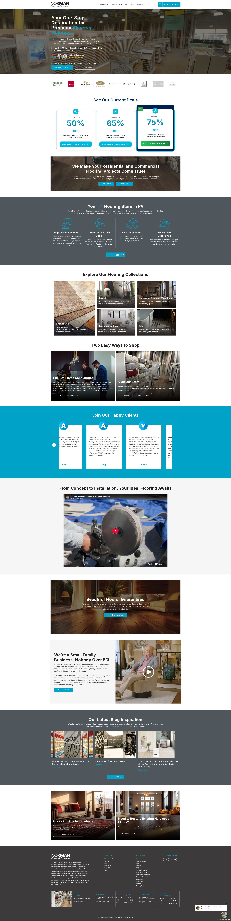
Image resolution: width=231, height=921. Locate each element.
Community (139, 881)
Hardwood (107, 865)
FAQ (137, 868)
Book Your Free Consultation (68, 395)
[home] (60, 4)
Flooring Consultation (143, 877)
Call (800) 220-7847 (62, 67)
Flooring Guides (141, 861)
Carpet (106, 861)
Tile (105, 870)
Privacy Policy (140, 886)
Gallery (138, 865)
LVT (105, 863)
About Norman (63, 690)
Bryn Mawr (167, 386)
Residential (106, 184)
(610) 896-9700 (104, 902)
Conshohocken (123, 388)
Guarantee (139, 879)
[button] (104, 4)
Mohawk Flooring (141, 870)
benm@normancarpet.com (81, 898)
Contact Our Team (85, 67)
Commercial (124, 184)
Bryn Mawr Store (141, 872)
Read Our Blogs (115, 777)
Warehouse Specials (111, 859)
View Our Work (68, 835)
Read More (55, 767)
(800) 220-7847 (171, 4)
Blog (137, 863)
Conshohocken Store (143, 874)
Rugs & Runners (109, 868)
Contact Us (141, 5)
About (138, 859)
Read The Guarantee (115, 615)
